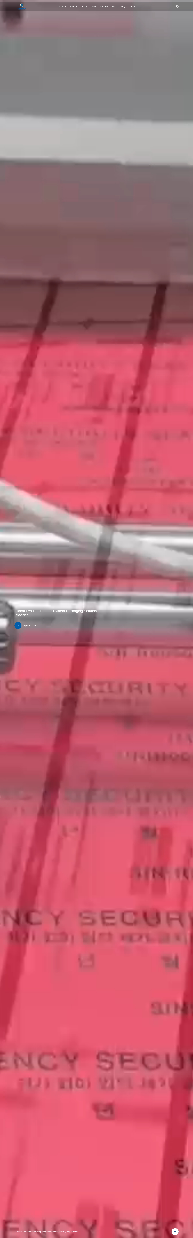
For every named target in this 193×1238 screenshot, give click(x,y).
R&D (84, 6)
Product (74, 6)
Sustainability (118, 6)
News (93, 6)
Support (104, 6)
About (132, 6)
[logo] (21, 6)
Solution (62, 6)
